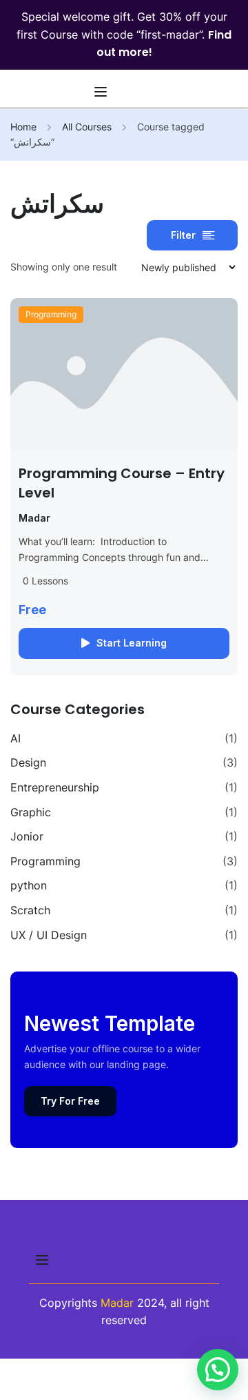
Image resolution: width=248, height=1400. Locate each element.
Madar (117, 1303)
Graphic (30, 812)
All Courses (87, 126)
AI (15, 738)
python (28, 885)
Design (28, 762)
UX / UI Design (48, 935)
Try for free (70, 1101)
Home (23, 126)
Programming (50, 314)
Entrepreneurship (54, 787)
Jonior (26, 836)
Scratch (30, 910)
